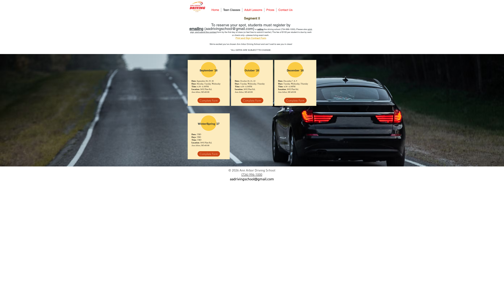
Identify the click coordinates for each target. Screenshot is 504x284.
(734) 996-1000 (251, 175)
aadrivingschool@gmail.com (252, 179)
